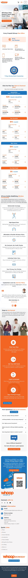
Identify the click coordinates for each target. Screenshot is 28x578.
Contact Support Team (14, 449)
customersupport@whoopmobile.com (13, 510)
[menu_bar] (25, 2)
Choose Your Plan (14, 470)
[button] (22, 2)
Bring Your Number (16, 39)
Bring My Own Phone (7, 542)
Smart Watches (5, 534)
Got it (14, 575)
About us (4, 547)
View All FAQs (14, 412)
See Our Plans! (7, 403)
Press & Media (5, 539)
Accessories (5, 537)
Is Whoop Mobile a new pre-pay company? (12, 419)
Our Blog (4, 544)
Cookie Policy (14, 572)
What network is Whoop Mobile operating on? (12, 427)
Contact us (4, 549)
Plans (3, 529)
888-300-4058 (7, 515)
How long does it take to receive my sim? (12, 432)
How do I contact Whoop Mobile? (10, 415)
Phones (4, 532)
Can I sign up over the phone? (9, 423)
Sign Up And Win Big (14, 560)
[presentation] (13, 306)
